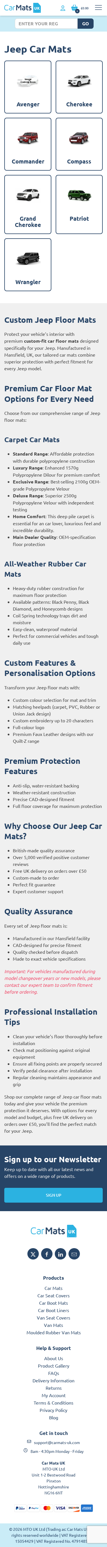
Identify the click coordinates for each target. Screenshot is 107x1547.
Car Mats (53, 1288)
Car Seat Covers (53, 1295)
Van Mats (53, 1325)
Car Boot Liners (53, 1310)
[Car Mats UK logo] (53, 1231)
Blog (53, 1417)
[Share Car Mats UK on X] (33, 1253)
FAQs (53, 1373)
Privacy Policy (53, 1410)
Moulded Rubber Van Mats (54, 1332)
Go (85, 23)
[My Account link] (62, 8)
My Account (54, 1395)
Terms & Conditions (53, 1402)
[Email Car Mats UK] (74, 1253)
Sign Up (53, 1195)
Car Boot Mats (53, 1303)
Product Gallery (53, 1365)
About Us (53, 1358)
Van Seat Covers (53, 1317)
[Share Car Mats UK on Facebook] (47, 1253)
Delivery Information (53, 1380)
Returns (54, 1388)
